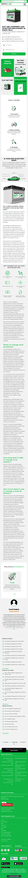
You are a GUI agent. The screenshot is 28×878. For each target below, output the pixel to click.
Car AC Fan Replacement (11, 729)
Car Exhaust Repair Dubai (11, 721)
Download (3, 830)
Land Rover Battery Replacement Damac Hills (15, 693)
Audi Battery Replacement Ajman (13, 644)
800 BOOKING (7, 804)
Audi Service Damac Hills (21, 758)
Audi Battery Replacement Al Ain (13, 646)
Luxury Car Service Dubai (11, 713)
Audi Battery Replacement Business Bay (15, 655)
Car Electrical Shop (9, 724)
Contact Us (3, 825)
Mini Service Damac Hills (7, 775)
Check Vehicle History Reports (12, 711)
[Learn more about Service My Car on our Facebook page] (5, 850)
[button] (13, 594)
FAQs (2, 823)
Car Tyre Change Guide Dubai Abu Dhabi (15, 716)
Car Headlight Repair (10, 719)
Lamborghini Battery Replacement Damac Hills (13, 689)
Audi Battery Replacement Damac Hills (14, 677)
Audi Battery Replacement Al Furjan (14, 649)
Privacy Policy (4, 841)
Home (2, 820)
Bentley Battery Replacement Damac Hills (14, 680)
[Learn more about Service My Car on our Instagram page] (8, 850)
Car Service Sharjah (5, 834)
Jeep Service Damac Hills (7, 765)
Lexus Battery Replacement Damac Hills (15, 696)
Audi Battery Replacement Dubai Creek (15, 664)
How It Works (4, 821)
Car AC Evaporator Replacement (13, 708)
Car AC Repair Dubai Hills (11, 726)
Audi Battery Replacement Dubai (13, 662)
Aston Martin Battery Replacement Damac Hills (13, 673)
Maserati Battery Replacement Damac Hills (14, 699)
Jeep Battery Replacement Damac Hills (15, 686)
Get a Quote (14, 750)
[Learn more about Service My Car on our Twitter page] (2, 850)
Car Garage (3, 827)
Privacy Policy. (14, 873)
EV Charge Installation (6, 832)
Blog (2, 828)
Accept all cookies (14, 876)
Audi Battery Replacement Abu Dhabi (14, 641)
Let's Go (14, 54)
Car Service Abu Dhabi (6, 835)
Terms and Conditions (6, 839)
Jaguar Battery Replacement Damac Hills (15, 683)
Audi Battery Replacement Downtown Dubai (14, 658)
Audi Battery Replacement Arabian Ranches (13, 652)
